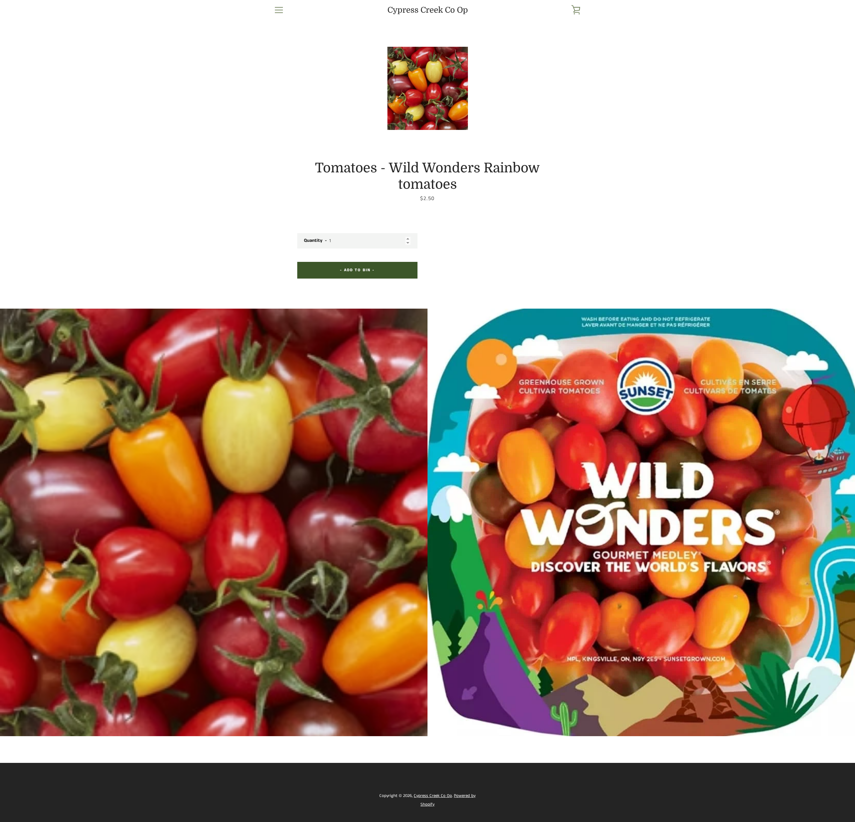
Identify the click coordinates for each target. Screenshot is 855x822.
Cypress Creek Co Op (427, 10)
